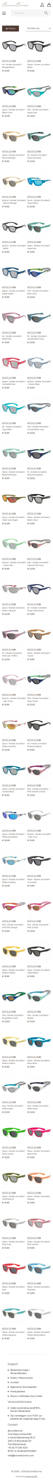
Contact (14, 1382)
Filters (11, 28)
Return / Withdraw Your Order (26, 1396)
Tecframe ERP (31, 1476)
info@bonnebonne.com (21, 1455)
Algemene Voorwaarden (23, 1387)
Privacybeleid (17, 1391)
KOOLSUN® (9, 61)
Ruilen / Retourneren (21, 1377)
